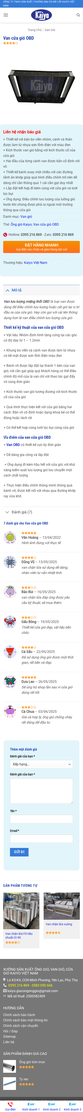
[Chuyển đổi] (7, 290)
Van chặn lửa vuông (59, 924)
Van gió (50, 30)
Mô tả (16, 290)
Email (14, 831)
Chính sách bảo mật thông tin (25, 1020)
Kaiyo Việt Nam (35, 263)
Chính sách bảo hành (19, 1015)
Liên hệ (8, 1042)
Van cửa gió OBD (46, 224)
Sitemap (9, 1037)
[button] (5, 15)
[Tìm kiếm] (78, 15)
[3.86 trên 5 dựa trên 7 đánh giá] (41, 43)
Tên (13, 811)
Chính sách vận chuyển (20, 1026)
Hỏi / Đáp (10, 1031)
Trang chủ (35, 30)
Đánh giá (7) (22, 512)
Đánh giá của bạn (22, 756)
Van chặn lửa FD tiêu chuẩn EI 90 (19, 935)
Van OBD (13, 445)
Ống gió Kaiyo (21, 224)
